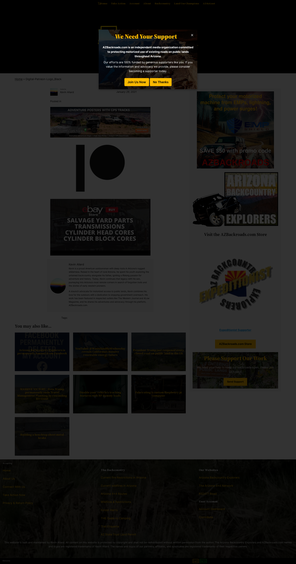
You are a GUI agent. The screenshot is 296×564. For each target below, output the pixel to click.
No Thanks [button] (161, 82)
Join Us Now (136, 82)
